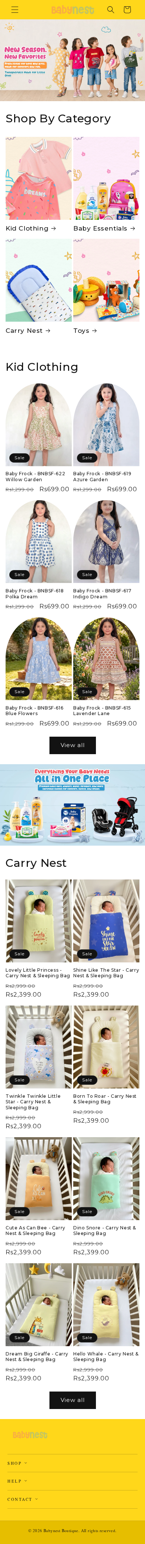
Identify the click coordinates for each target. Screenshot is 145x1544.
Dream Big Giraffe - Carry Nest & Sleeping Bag (37, 1357)
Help (15, 1481)
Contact (21, 1499)
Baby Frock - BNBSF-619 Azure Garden (102, 476)
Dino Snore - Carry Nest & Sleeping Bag (104, 1230)
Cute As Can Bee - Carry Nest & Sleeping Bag (35, 1230)
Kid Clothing (27, 228)
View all (73, 745)
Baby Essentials (100, 228)
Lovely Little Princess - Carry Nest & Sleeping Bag (38, 973)
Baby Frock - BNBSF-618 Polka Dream (35, 593)
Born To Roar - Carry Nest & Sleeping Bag (105, 1099)
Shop (15, 1463)
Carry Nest (24, 330)
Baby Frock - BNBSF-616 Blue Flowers (34, 711)
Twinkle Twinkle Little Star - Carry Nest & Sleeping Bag (33, 1101)
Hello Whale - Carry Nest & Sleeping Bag (106, 1357)
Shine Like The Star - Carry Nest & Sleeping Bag (106, 973)
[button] (15, 9)
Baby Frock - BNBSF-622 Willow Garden (35, 476)
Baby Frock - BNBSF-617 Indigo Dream (102, 593)
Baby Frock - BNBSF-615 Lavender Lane (102, 711)
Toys (81, 330)
